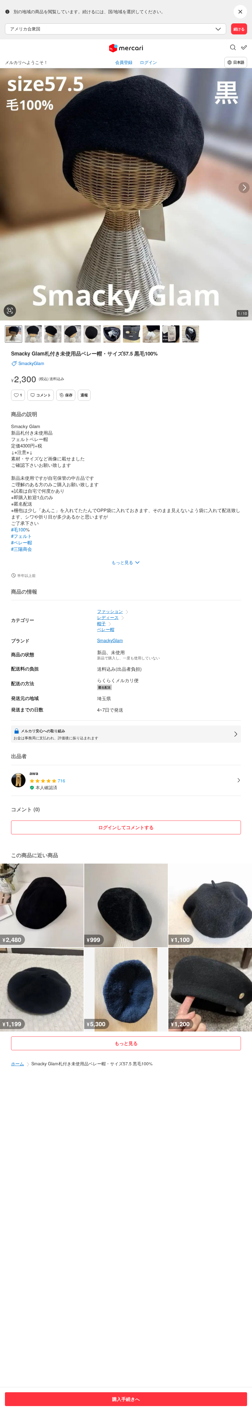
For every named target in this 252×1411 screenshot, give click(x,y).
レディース (108, 617)
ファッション (110, 611)
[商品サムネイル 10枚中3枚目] (52, 334)
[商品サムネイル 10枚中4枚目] (72, 334)
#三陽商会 (21, 549)
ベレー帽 (105, 629)
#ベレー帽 (21, 542)
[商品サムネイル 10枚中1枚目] (13, 334)
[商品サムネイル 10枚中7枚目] (131, 334)
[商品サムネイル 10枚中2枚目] (33, 334)
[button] (232, 48)
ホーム (17, 1063)
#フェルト (21, 536)
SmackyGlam (110, 640)
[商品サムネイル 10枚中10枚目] (190, 334)
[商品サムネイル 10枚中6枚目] (111, 334)
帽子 (101, 623)
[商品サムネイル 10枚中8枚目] (151, 334)
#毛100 (18, 529)
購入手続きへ (126, 1399)
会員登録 (123, 62)
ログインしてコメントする (126, 827)
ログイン (148, 62)
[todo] (244, 47)
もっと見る (126, 1043)
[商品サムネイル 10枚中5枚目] (92, 334)
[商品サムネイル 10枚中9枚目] (170, 334)
